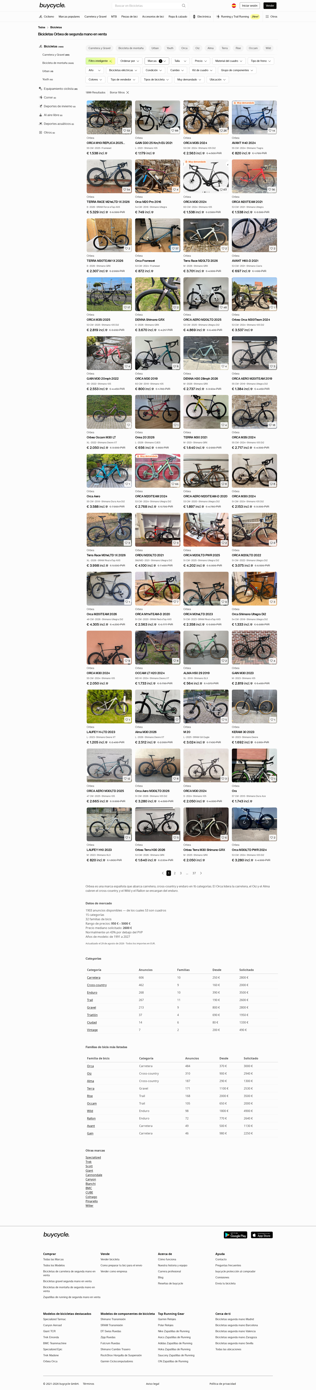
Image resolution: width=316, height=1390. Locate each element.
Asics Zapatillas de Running (174, 1337)
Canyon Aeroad (52, 1325)
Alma (90, 1081)
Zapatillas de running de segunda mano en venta (71, 1297)
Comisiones (222, 1277)
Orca (90, 1066)
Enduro (92, 992)
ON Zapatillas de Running (173, 1361)
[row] (244, 103)
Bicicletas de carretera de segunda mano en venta (69, 1273)
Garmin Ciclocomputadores (117, 1361)
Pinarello (92, 1201)
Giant (89, 1171)
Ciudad (92, 1022)
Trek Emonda (51, 1337)
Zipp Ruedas (108, 1337)
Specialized (93, 1157)
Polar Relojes (165, 1325)
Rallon (91, 1118)
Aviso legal (152, 1383)
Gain (90, 1133)
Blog (160, 1277)
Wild (90, 1111)
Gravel (91, 1007)
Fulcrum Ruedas (110, 1343)
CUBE (89, 1192)
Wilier (89, 1206)
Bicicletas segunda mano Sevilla (234, 1343)
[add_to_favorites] (128, 425)
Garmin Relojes (167, 1319)
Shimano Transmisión (113, 1319)
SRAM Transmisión (112, 1325)
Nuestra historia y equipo (172, 1265)
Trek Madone (51, 1355)
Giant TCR (49, 1331)
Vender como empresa (114, 1271)
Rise (90, 1096)
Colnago (91, 1197)
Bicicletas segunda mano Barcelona (236, 1325)
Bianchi (91, 1184)
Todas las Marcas (53, 1259)
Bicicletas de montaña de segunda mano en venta (69, 1289)
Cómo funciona (167, 1259)
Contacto (221, 1259)
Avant (91, 1126)
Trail (90, 1000)
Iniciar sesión (249, 5)
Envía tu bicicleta (225, 1283)
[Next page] (201, 873)
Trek (89, 1162)
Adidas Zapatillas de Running (175, 1343)
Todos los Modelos (54, 1265)
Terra (90, 1088)
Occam (92, 1103)
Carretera (93, 977)
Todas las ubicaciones (228, 1349)
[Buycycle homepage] (52, 6)
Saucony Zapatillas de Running (176, 1355)
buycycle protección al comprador (235, 1271)
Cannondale (94, 1175)
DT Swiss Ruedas (111, 1331)
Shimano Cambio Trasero (115, 1349)
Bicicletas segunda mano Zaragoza (236, 1337)
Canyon (91, 1179)
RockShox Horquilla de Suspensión (121, 1355)
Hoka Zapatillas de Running (174, 1349)
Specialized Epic (52, 1349)
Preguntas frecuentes (228, 1265)
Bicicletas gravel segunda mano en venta (67, 1281)
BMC (89, 1188)
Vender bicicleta (110, 1259)
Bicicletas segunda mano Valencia (235, 1331)
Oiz (89, 1073)
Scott (89, 1166)
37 (194, 873)
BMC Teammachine (54, 1343)
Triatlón (92, 1015)
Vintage (92, 1030)
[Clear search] (184, 5)
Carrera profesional (169, 1271)
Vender (270, 5)
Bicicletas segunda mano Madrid (234, 1319)
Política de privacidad (223, 1383)
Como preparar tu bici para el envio (121, 1265)
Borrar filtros (117, 92)
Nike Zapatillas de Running (173, 1331)
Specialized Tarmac (54, 1319)
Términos (88, 1383)
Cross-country (97, 985)
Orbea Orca (50, 1361)
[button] (97, 153)
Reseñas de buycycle (170, 1283)
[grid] (244, 103)
